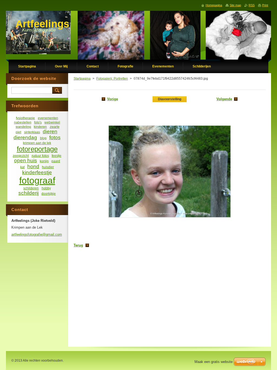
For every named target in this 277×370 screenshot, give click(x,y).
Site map (235, 5)
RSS (252, 5)
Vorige (112, 99)
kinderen (40, 126)
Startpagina (82, 78)
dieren (50, 131)
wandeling (23, 126)
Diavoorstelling (169, 99)
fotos (55, 137)
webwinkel (52, 122)
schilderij (28, 193)
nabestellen (22, 122)
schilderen (31, 188)
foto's (38, 122)
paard (55, 161)
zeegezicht (21, 155)
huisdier (48, 167)
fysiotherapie (25, 118)
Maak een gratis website (213, 362)
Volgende (224, 99)
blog (43, 138)
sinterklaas (32, 132)
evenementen (48, 118)
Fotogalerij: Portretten (112, 78)
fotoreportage (37, 149)
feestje (56, 155)
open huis (25, 160)
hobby (46, 188)
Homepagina (214, 5)
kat (22, 167)
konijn (44, 161)
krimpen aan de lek (37, 143)
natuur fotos (40, 155)
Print (265, 5)
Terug (78, 245)
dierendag (25, 137)
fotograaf (37, 181)
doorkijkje (48, 193)
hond (33, 166)
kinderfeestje (37, 172)
